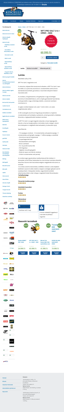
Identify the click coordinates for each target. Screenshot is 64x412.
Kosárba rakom (52, 57)
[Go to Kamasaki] (5, 276)
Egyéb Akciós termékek (8, 116)
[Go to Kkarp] (11, 276)
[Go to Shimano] (11, 335)
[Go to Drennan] (11, 250)
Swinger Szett (6, 186)
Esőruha (4, 124)
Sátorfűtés (5, 179)
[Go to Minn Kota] (11, 297)
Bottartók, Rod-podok (8, 102)
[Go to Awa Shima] (11, 205)
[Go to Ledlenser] (11, 281)
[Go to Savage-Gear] (5, 328)
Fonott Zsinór (6, 135)
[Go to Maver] (11, 292)
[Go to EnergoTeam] (11, 255)
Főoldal (5, 21)
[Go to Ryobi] (5, 323)
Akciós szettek (6, 95)
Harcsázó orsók (9, 55)
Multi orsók (8, 58)
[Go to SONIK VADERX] (11, 343)
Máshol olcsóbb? (32, 68)
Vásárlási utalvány (7, 196)
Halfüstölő (5, 142)
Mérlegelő (5, 162)
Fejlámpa (4, 131)
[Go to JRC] (11, 271)
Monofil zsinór (6, 165)
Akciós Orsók (5, 42)
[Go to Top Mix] (5, 350)
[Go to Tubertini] (5, 363)
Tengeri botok (6, 189)
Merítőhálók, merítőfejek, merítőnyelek (5, 153)
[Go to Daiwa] (5, 240)
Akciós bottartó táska (8, 33)
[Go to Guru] (11, 265)
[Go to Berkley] (5, 215)
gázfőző (4, 138)
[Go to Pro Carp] (11, 313)
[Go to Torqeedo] (11, 353)
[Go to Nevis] (11, 307)
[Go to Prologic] (5, 318)
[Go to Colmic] (11, 229)
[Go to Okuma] (5, 312)
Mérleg (4, 159)
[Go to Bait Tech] (5, 210)
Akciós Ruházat (6, 87)
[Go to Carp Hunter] (11, 219)
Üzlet (24, 27)
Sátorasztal (5, 176)
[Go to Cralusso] (11, 235)
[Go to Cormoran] (5, 235)
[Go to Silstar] (5, 340)
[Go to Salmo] (11, 323)
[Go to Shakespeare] (11, 330)
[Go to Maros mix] (5, 292)
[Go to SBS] (11, 328)
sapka (4, 172)
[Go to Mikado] (5, 297)
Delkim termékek (6, 112)
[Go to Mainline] (11, 286)
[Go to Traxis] (11, 355)
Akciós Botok (5, 30)
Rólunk (21, 21)
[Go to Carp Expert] (5, 221)
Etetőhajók (5, 128)
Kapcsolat (40, 21)
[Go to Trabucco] (5, 355)
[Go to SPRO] (11, 348)
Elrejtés (44, 4)
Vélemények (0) (45, 68)
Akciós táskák (6, 99)
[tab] (22, 68)
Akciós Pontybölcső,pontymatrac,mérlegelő (8, 82)
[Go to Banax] (11, 210)
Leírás (22, 68)
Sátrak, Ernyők (6, 183)
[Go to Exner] (11, 260)
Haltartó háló (6, 148)
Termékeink (13, 21)
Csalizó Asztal (6, 106)
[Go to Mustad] (11, 302)
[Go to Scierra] (5, 333)
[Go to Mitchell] (5, 302)
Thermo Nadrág (6, 193)
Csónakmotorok (6, 109)
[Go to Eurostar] (5, 260)
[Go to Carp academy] (11, 216)
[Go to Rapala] (11, 318)
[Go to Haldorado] (5, 271)
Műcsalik (4, 169)
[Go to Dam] (11, 240)
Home (19, 27)
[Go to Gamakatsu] (5, 265)
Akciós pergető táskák (8, 77)
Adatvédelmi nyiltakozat (9, 388)
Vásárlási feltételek (30, 21)
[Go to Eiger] (5, 255)
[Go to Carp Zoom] (11, 224)
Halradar (4, 145)
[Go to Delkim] (11, 245)
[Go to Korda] (5, 281)
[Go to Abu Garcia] (5, 205)
